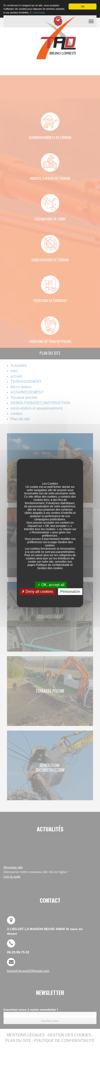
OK (82, 6)
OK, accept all (52, 585)
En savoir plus (37, 12)
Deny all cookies (39, 592)
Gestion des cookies (50, 568)
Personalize (70, 592)
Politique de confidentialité (53, 565)
